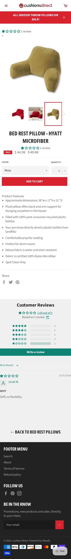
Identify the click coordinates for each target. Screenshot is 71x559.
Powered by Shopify (39, 540)
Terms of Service (14, 468)
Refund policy (12, 474)
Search (8, 456)
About (7, 462)
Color (5, 162)
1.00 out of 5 (44, 313)
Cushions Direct (20, 540)
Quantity (56, 162)
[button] (11, 31)
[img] (9, 376)
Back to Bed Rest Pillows (37, 432)
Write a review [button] (35, 352)
